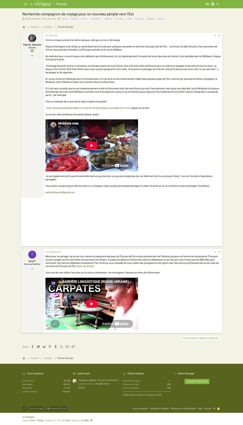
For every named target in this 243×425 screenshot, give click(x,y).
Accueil (207, 408)
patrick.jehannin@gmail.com (60, 192)
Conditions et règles (159, 408)
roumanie (119, 19)
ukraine (161, 19)
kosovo (84, 19)
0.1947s (66, 420)
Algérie (81, 387)
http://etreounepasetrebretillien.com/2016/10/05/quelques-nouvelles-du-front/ (88, 108)
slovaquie (139, 19)
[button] (25, 4)
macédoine (95, 19)
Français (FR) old (57, 408)
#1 (219, 35)
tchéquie (151, 19)
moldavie (108, 19)
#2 (219, 252)
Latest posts (83, 373)
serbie (129, 19)
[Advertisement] (121, 223)
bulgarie (74, 19)
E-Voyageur (28, 417)
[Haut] (214, 408)
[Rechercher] (218, 4)
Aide (200, 408)
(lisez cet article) (85, 266)
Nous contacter (140, 408)
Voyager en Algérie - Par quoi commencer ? (98, 380)
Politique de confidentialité (183, 408)
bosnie (65, 19)
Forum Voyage (36, 408)
